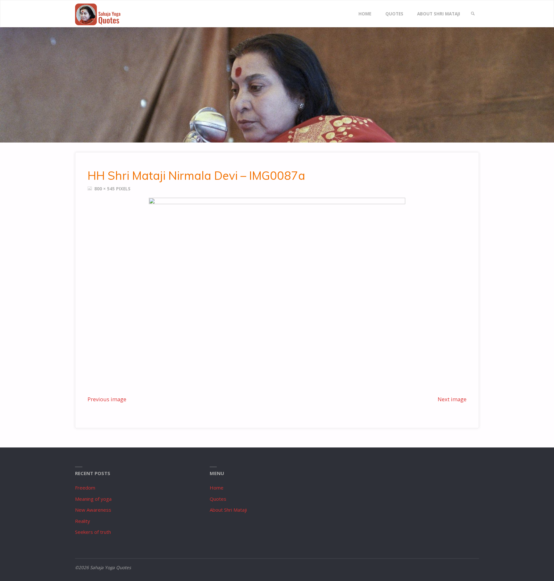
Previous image (107, 399)
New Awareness (93, 510)
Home (216, 487)
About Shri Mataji (228, 510)
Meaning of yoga (93, 499)
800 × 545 (105, 189)
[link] (473, 14)
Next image (452, 399)
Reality (82, 521)
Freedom (85, 487)
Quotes (218, 499)
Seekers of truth (93, 532)
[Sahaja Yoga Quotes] (100, 14)
